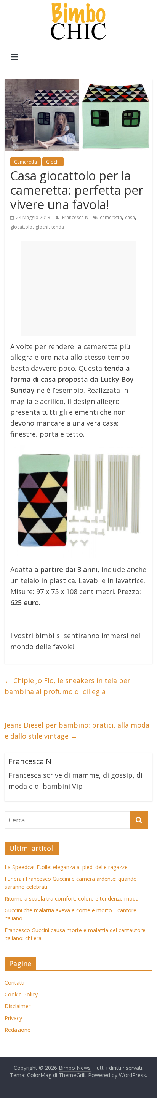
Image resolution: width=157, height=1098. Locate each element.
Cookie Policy (21, 994)
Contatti (14, 982)
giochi (41, 227)
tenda (57, 227)
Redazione (17, 1029)
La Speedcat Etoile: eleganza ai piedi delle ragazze (66, 867)
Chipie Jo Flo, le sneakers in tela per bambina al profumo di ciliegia (67, 686)
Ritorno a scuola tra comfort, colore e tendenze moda (72, 898)
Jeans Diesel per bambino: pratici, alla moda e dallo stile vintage (77, 730)
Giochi (53, 162)
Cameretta (25, 162)
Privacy (13, 1018)
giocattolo (21, 227)
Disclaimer (17, 1006)
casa (130, 217)
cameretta (111, 217)
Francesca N (76, 217)
